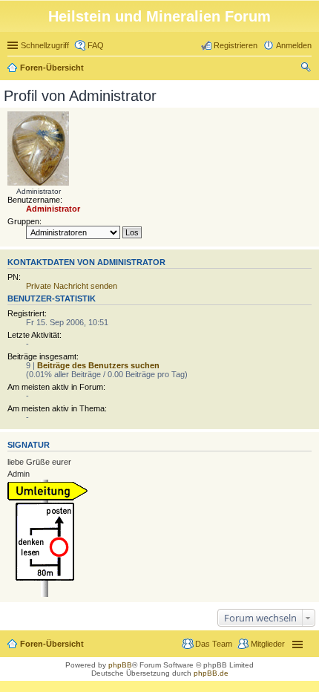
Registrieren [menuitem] (235, 45)
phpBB (120, 665)
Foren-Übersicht (52, 67)
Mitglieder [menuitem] (268, 643)
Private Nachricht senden (71, 285)
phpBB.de (211, 673)
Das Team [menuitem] (213, 643)
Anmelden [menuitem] (294, 45)
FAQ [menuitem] (96, 45)
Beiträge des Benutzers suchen (98, 365)
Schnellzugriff (45, 45)
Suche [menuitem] (307, 69)
